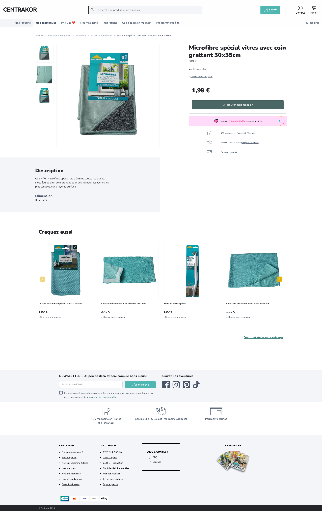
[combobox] (145, 10)
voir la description (198, 69)
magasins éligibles (250, 142)
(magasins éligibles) (175, 419)
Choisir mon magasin (201, 76)
